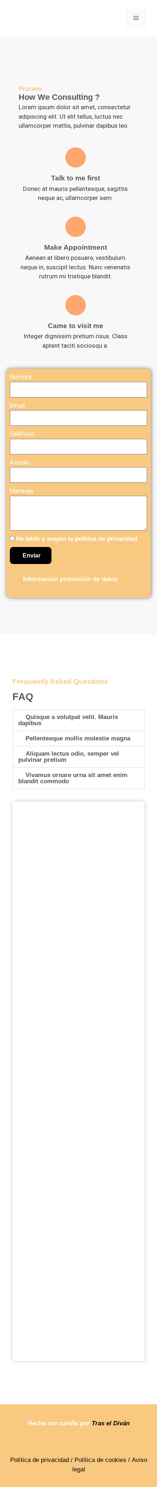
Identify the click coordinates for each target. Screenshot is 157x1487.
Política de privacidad (39, 1460)
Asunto (20, 462)
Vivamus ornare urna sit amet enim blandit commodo (72, 778)
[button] (78, 579)
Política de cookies (100, 1460)
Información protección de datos (70, 579)
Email (17, 405)
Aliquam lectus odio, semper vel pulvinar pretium (68, 756)
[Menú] (136, 18)
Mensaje (21, 490)
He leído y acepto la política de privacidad (76, 538)
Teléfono (22, 433)
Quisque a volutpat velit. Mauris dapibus (68, 720)
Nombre (21, 376)
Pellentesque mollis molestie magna (78, 738)
